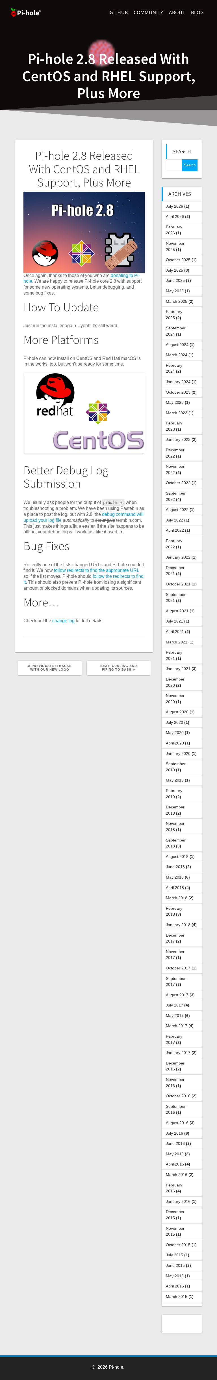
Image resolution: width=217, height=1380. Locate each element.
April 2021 (175, 631)
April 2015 (175, 1286)
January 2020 (178, 753)
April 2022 (175, 530)
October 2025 (178, 259)
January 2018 (178, 924)
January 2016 (178, 1201)
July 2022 (174, 520)
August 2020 (177, 712)
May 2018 (175, 877)
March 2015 (176, 1296)
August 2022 (177, 509)
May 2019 (175, 780)
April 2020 (175, 743)
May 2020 (175, 732)
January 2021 (178, 668)
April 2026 (175, 216)
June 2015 (175, 1265)
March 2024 (176, 355)
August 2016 (177, 1123)
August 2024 (177, 344)
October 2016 (178, 1096)
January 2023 (178, 439)
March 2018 (176, 898)
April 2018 (175, 887)
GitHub (119, 12)
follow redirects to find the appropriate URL (96, 570)
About (177, 12)
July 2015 (174, 1255)
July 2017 (174, 1005)
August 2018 (177, 856)
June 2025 (175, 280)
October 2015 (178, 1244)
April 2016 (175, 1164)
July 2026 (174, 206)
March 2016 (176, 1174)
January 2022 (178, 557)
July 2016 (174, 1133)
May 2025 (175, 291)
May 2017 (175, 1015)
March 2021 (176, 642)
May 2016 (175, 1154)
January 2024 (178, 381)
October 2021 (178, 584)
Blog (197, 12)
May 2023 (175, 402)
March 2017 (176, 1025)
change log (63, 620)
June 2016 (175, 1143)
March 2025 (176, 301)
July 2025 (174, 270)
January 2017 (178, 1052)
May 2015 (175, 1276)
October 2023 (178, 392)
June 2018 (175, 866)
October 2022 (178, 482)
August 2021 (177, 611)
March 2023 (176, 413)
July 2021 (174, 621)
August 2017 (177, 995)
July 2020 (174, 722)
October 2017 (178, 968)
